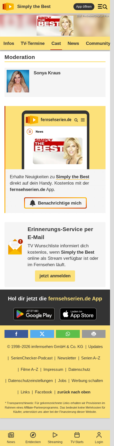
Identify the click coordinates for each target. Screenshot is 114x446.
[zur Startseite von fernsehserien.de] (8, 7)
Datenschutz (79, 369)
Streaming (55, 442)
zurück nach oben (73, 392)
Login (99, 442)
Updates (95, 346)
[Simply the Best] (55, 137)
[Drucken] (94, 334)
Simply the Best (34, 6)
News (11, 442)
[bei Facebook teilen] (16, 334)
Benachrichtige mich (59, 203)
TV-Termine (33, 43)
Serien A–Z (90, 358)
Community (98, 43)
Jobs (62, 380)
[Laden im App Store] (78, 314)
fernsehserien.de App (75, 298)
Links (25, 392)
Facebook (43, 392)
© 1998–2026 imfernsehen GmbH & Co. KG (45, 346)
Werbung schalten (87, 380)
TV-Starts (77, 442)
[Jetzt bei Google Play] (34, 314)
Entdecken (33, 442)
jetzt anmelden (55, 275)
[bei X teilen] (42, 334)
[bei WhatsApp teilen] (68, 334)
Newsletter (67, 358)
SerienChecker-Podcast (31, 358)
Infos (8, 43)
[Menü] (102, 6)
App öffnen (84, 7)
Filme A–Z (29, 369)
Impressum (53, 369)
